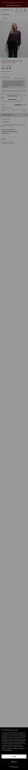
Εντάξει (14, 756)
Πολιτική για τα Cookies (19, 748)
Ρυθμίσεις (14, 762)
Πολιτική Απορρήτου (7, 750)
